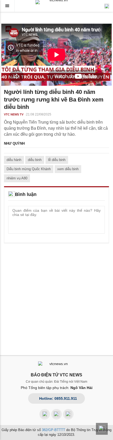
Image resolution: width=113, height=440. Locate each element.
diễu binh (35, 160)
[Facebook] (44, 414)
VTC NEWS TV (13, 114)
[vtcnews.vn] (56, 2)
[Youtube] (56, 414)
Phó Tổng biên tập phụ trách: (57, 388)
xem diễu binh (68, 169)
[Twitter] (68, 414)
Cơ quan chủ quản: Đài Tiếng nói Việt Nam (56, 381)
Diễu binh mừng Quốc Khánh (29, 169)
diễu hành (14, 160)
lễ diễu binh (56, 160)
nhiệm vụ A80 (17, 178)
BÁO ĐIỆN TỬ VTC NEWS (56, 375)
